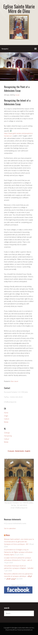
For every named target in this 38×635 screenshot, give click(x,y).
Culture (6, 419)
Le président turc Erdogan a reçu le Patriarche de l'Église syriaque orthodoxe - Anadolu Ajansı (18, 552)
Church (7, 630)
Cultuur (6, 439)
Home (6, 413)
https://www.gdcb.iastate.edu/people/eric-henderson (18, 134)
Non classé (14, 381)
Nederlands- (20, 451)
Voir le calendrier (10, 528)
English (27, 451)
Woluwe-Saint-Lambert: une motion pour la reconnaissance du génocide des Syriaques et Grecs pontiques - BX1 (19, 541)
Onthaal (7, 433)
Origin (6, 416)
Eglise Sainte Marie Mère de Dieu (19, 8)
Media (6, 422)
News (8, 535)
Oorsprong (8, 436)
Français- (11, 451)
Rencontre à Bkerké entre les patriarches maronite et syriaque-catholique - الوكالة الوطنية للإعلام (18, 576)
